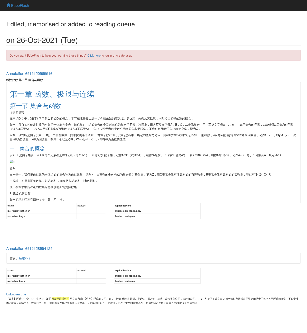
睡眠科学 (25, 258)
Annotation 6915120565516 (29, 73)
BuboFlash (19, 5)
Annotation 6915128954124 (29, 248)
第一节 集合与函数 (35, 105)
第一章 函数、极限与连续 (52, 93)
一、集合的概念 (27, 148)
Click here (94, 55)
